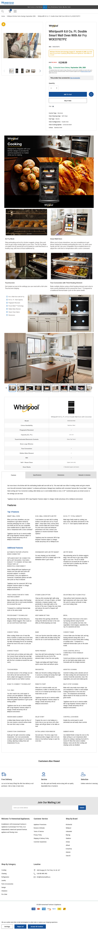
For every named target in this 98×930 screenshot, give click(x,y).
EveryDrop (69, 849)
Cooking (3, 870)
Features (13, 475)
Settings (7, 926)
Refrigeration (5, 877)
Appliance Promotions (40, 824)
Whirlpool (68, 828)
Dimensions (61, 475)
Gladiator (68, 838)
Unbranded (69, 831)
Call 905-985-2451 (42, 873)
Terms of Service (39, 831)
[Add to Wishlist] (91, 94)
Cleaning (4, 873)
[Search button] (2, 11)
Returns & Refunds (39, 828)
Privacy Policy (38, 835)
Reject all (20, 926)
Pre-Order (4, 894)
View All (68, 856)
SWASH (68, 852)
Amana (68, 842)
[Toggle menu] (15, 11)
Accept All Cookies (37, 926)
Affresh (68, 845)
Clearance (4, 891)
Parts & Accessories (7, 884)
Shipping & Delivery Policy (85, 71)
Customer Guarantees (40, 842)
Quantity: (52, 83)
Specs (37, 475)
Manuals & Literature (84, 475)
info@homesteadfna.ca (43, 877)
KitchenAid (69, 824)
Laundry (3, 880)
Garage (3, 887)
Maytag (68, 835)
